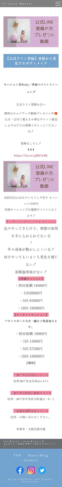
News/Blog (38, 455)
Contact (31, 460)
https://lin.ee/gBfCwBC (31, 155)
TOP (17, 455)
